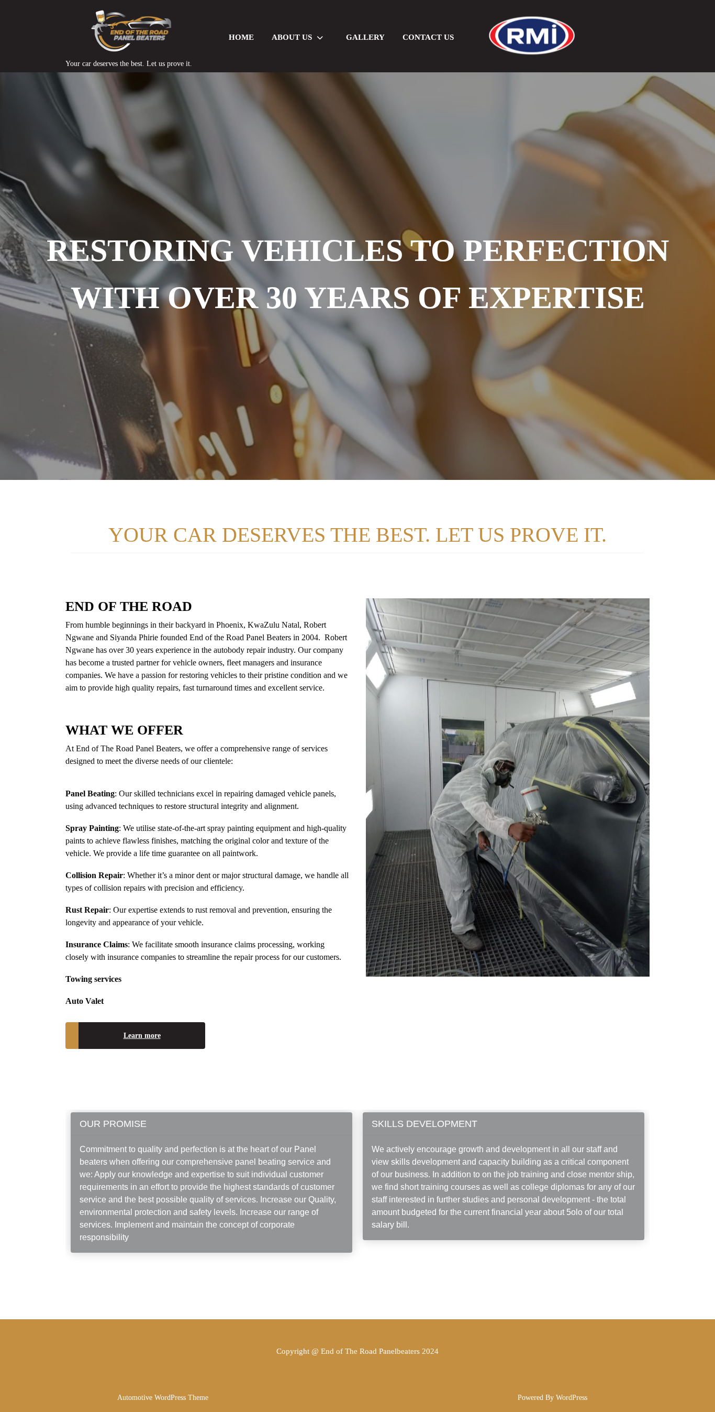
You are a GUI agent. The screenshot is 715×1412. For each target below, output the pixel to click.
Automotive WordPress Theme (162, 1398)
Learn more (142, 1035)
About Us (292, 37)
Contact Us (428, 37)
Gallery (365, 37)
